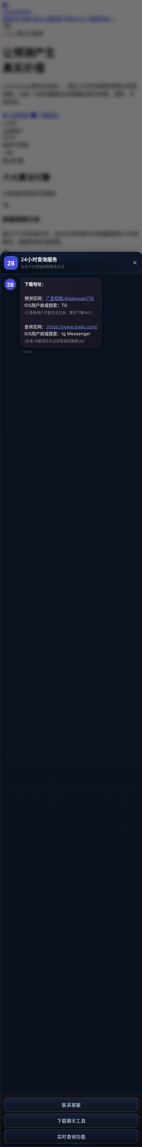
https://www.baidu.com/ (71, 326)
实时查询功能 (71, 1136)
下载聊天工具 (71, 1121)
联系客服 (71, 1105)
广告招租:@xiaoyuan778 (70, 298)
